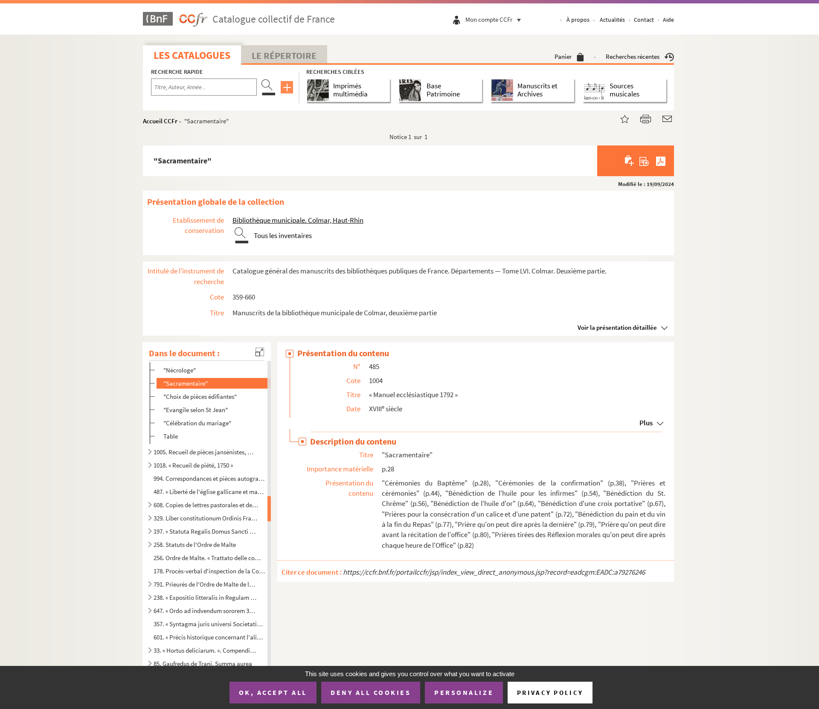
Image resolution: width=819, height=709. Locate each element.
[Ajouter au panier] (629, 160)
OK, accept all (273, 692)
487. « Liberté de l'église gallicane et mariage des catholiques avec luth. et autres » (209, 492)
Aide (668, 19)
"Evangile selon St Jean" (195, 410)
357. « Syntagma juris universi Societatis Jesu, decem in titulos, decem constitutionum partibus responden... (209, 624)
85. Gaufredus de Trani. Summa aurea (203, 664)
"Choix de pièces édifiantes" (200, 396)
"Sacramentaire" (185, 383)
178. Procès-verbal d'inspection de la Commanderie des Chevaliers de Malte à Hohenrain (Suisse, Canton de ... (209, 571)
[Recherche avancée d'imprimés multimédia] (319, 90)
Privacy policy (550, 693)
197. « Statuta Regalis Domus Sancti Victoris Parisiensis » (206, 531)
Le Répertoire (284, 55)
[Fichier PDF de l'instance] (660, 161)
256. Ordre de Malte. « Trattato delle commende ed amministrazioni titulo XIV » (209, 558)
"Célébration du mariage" (197, 423)
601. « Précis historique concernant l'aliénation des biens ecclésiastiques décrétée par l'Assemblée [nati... (209, 637)
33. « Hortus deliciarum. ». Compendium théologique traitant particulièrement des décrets (206, 650)
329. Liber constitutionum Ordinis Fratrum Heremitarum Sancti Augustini (206, 518)
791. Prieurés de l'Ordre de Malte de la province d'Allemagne (206, 584)
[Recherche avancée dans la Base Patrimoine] (411, 90)
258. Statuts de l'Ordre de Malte (195, 544)
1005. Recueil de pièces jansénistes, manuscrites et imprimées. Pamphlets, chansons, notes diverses (206, 452)
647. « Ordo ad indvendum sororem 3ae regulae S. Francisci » (206, 611)
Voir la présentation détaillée (617, 327)
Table (170, 436)
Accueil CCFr (160, 121)
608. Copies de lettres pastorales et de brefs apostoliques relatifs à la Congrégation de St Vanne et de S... (206, 505)
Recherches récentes (632, 56)
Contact (644, 19)
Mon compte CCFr (488, 19)
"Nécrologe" (179, 370)
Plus (646, 422)
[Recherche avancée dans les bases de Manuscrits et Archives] (504, 90)
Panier (563, 56)
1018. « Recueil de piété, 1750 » (193, 465)
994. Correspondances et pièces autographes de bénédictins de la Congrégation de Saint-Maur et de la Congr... (209, 478)
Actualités (612, 19)
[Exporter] (644, 161)
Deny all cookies (371, 692)
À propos (578, 19)
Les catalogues (192, 55)
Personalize (464, 692)
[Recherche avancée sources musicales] (596, 90)
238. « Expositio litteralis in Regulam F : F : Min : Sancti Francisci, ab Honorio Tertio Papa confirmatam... (206, 597)
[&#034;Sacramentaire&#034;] (619, 118)
